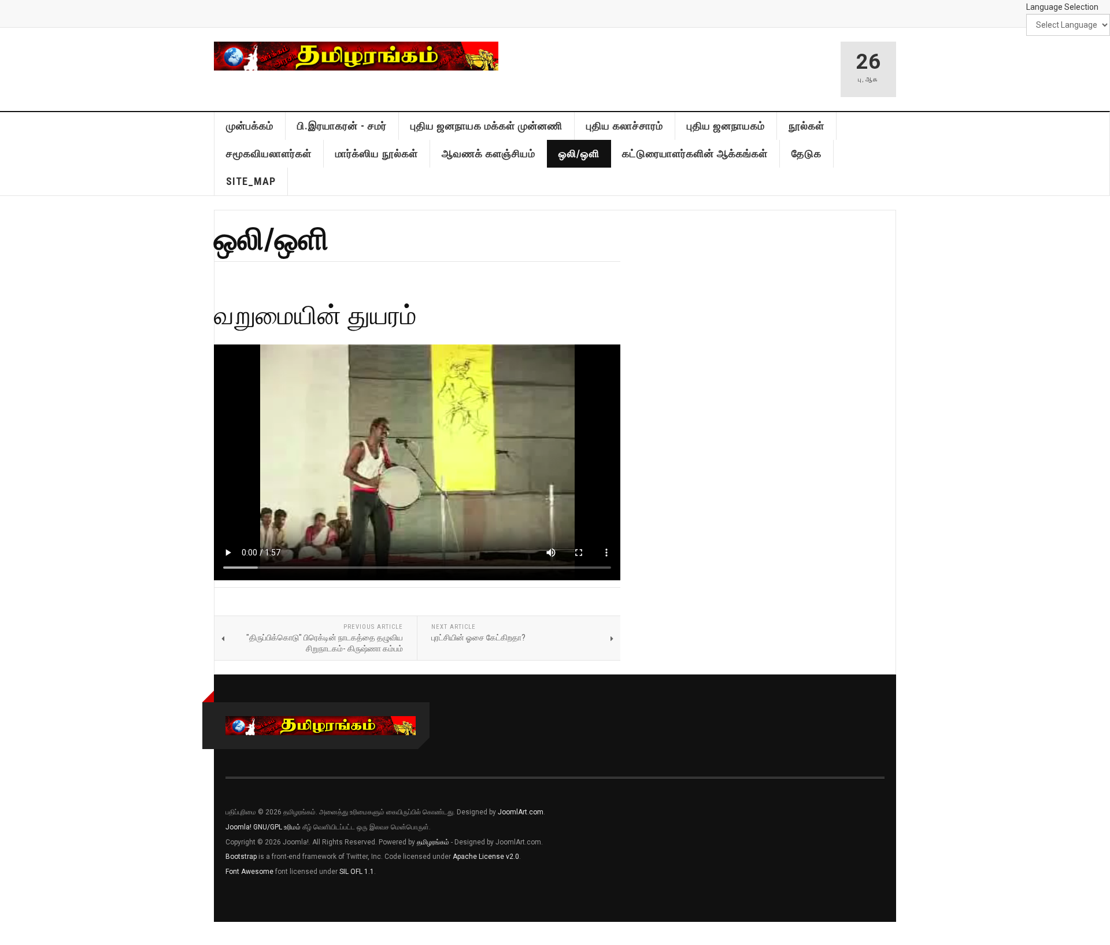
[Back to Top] (11, 933)
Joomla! (238, 827)
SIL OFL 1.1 (356, 872)
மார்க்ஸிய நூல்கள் (376, 153)
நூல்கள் (806, 126)
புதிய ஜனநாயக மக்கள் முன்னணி (486, 126)
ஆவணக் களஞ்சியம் (488, 153)
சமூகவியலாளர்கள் (269, 153)
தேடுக (806, 153)
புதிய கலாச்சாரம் (624, 126)
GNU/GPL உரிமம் (277, 827)
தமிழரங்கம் (433, 842)
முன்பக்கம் (249, 126)
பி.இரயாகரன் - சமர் (342, 126)
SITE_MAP (251, 181)
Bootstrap (241, 857)
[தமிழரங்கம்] (356, 56)
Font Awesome (249, 872)
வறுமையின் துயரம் (315, 314)
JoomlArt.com (520, 812)
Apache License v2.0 (486, 857)
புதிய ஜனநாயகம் (726, 126)
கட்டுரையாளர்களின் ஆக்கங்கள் (695, 153)
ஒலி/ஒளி (579, 153)
